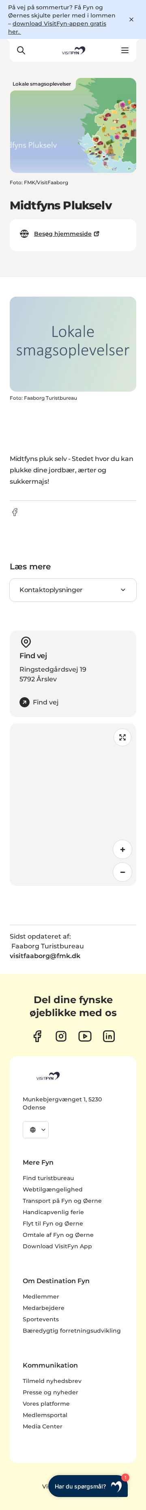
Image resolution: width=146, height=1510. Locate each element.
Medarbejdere (43, 1308)
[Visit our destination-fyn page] (109, 1036)
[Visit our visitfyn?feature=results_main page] (85, 1036)
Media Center (42, 1426)
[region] (73, 805)
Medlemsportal (45, 1415)
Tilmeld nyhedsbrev (52, 1381)
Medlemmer (41, 1296)
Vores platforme (46, 1403)
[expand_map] (122, 737)
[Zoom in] (122, 849)
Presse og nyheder (50, 1392)
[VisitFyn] (47, 1076)
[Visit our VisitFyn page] (37, 1036)
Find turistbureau (48, 1178)
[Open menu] (125, 50)
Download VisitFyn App (57, 1246)
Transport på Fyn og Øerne (62, 1200)
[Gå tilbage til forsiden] (73, 50)
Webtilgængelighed (53, 1189)
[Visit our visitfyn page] (61, 1036)
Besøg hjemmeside (63, 233)
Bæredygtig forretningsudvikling (72, 1330)
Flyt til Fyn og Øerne (53, 1223)
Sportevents (41, 1319)
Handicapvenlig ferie (53, 1212)
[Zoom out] (122, 872)
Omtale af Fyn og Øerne (58, 1235)
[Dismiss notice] (131, 19)
